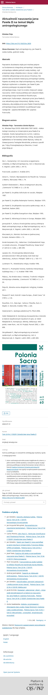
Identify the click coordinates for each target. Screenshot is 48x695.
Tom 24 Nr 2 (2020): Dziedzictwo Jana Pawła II (17, 10)
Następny (39, 620)
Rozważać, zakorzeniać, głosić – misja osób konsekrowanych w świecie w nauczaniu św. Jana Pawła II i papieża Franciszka (26, 593)
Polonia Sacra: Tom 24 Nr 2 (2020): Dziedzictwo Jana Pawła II (25, 598)
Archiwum (19, 7)
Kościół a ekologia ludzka (26, 517)
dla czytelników (8, 656)
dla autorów (7, 659)
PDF (6, 413)
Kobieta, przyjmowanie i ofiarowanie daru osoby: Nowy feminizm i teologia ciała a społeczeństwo (25, 607)
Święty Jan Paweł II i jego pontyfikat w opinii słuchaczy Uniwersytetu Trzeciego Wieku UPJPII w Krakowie (25, 545)
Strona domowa (7, 7)
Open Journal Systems (11, 672)
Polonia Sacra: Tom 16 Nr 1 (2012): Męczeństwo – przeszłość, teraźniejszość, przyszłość (25, 612)
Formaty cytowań (10, 502)
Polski (5, 642)
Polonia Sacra (10, 2)
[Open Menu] (2, 2)
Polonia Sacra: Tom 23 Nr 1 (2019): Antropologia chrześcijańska (24, 520)
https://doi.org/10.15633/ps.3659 (18, 43)
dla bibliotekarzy (8, 663)
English (6, 639)
